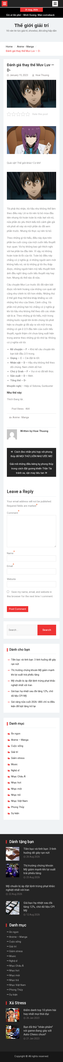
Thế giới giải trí (31, 25)
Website (11, 579)
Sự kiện (15, 813)
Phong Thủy (17, 807)
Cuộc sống (17, 745)
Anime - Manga (21, 417)
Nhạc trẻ (15, 794)
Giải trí (14, 752)
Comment (12, 512)
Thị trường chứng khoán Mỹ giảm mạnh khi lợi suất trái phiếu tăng (39, 869)
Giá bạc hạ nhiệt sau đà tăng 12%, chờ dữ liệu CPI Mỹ (39, 906)
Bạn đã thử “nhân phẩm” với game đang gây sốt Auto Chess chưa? (38, 1030)
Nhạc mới (16, 788)
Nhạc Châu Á (18, 776)
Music (14, 764)
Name (10, 553)
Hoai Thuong (42, 75)
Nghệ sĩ (15, 770)
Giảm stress (18, 758)
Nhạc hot (16, 782)
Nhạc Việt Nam (19, 800)
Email (10, 566)
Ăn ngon (15, 733)
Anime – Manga (19, 739)
